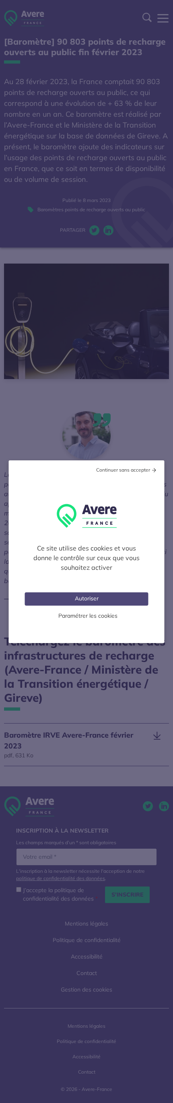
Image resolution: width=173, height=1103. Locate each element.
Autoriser (87, 598)
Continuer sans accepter (123, 470)
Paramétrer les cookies (87, 615)
